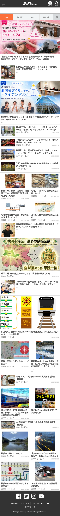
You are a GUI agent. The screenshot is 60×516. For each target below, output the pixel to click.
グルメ (33, 17)
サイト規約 (25, 504)
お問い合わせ (30, 507)
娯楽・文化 (46, 17)
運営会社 (14, 504)
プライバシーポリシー (40, 504)
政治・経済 (19, 17)
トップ (6, 17)
